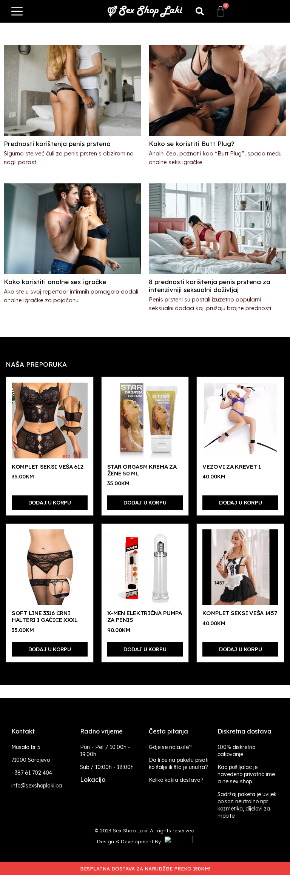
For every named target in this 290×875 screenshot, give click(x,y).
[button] (199, 11)
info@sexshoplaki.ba (36, 785)
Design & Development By (130, 841)
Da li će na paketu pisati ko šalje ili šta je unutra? (178, 763)
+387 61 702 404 (31, 772)
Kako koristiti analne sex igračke (55, 282)
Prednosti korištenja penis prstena (57, 144)
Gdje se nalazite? (170, 747)
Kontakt (23, 731)
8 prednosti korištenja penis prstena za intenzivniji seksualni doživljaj (209, 286)
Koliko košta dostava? (176, 780)
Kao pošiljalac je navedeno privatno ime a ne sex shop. (246, 774)
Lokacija (93, 779)
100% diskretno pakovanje (236, 751)
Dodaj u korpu (49, 502)
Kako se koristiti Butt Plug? (191, 144)
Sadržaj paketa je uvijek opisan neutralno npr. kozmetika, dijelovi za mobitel (247, 805)
